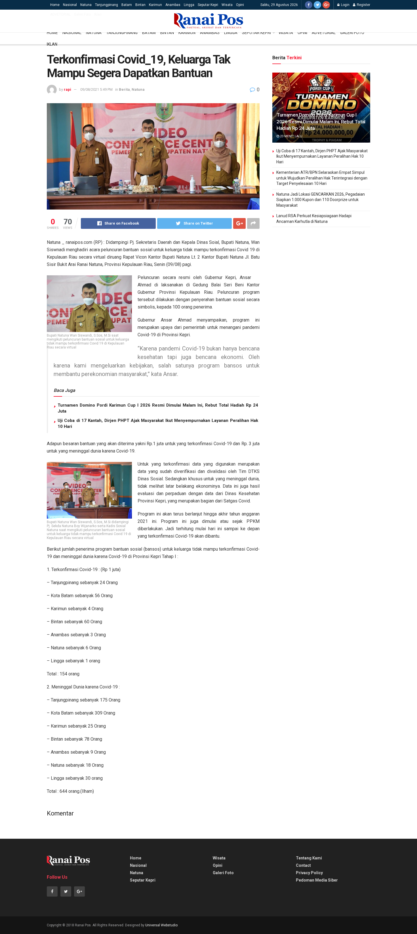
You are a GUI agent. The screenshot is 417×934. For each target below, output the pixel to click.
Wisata (227, 5)
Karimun (155, 5)
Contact (303, 865)
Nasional (70, 5)
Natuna (86, 5)
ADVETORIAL (60, 14)
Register (363, 5)
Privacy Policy (309, 872)
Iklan (98, 14)
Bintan (140, 5)
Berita (124, 89)
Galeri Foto (82, 14)
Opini (240, 5)
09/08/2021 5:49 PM (96, 89)
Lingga (189, 5)
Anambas (172, 5)
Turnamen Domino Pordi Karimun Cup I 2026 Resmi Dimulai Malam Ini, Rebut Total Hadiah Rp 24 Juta (321, 121)
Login (344, 5)
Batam (126, 5)
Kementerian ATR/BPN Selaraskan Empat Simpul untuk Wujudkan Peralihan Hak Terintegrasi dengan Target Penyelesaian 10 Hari (321, 178)
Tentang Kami (309, 858)
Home (55, 5)
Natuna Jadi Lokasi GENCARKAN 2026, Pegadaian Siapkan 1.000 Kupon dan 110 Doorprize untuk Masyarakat (320, 200)
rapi (67, 89)
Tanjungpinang (106, 5)
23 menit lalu (290, 136)
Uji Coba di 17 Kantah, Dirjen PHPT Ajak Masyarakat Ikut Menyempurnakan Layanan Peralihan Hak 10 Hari (322, 156)
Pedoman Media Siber (317, 880)
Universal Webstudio (161, 925)
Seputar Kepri (208, 5)
